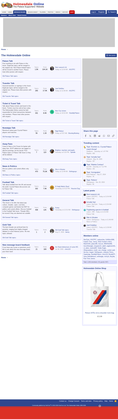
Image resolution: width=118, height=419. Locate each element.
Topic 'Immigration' (93, 172)
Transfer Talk (8, 83)
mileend (105, 252)
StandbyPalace (74, 113)
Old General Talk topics (10, 217)
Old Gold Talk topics (9, 237)
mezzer (100, 244)
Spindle (72, 152)
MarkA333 (87, 244)
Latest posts (89, 191)
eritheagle (100, 256)
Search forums (22, 15)
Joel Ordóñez (59, 88)
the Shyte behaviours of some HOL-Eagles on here (72, 247)
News (10, 12)
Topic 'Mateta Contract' (95, 164)
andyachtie (101, 239)
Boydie (112, 256)
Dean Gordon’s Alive (105, 242)
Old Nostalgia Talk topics (10, 137)
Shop (72, 12)
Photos (50, 12)
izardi (95, 250)
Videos (57, 12)
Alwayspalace (88, 250)
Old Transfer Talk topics (10, 96)
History (65, 12)
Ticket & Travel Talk (11, 103)
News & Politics (9, 166)
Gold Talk (6, 225)
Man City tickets (60, 111)
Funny (57, 208)
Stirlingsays (73, 171)
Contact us (62, 401)
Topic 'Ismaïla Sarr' (94, 157)
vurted (109, 250)
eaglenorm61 (111, 246)
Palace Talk (7, 61)
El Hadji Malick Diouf (62, 186)
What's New (12, 15)
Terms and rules (86, 401)
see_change (102, 250)
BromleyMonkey (73, 133)
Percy (111, 252)
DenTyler (86, 239)
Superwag (87, 254)
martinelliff (93, 248)
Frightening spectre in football (97, 210)
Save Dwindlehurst (90, 256)
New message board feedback (16, 245)
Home (4, 12)
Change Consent (73, 401)
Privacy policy (98, 401)
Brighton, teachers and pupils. (65, 150)
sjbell (104, 246)
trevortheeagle (88, 246)
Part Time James (89, 258)
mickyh (106, 256)
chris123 (67, 249)
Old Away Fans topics (9, 159)
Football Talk (8, 182)
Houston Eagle (76, 188)
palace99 (94, 244)
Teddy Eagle (102, 248)
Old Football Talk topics (10, 193)
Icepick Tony (88, 242)
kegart (91, 252)
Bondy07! (112, 254)
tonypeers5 (97, 246)
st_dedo (86, 248)
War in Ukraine (60, 169)
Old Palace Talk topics (10, 76)
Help (105, 401)
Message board (19, 12)
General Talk (8, 200)
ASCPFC (72, 69)
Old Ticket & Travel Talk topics (12, 120)
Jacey (95, 242)
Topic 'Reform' (92, 180)
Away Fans (7, 144)
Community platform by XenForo (49, 405)
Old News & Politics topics (11, 175)
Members (4, 15)
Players (43, 12)
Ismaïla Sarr (91, 202)
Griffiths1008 (110, 239)
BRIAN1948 (108, 244)
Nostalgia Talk (8, 128)
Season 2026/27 (33, 12)
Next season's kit (61, 67)
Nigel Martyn (59, 131)
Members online (91, 236)
